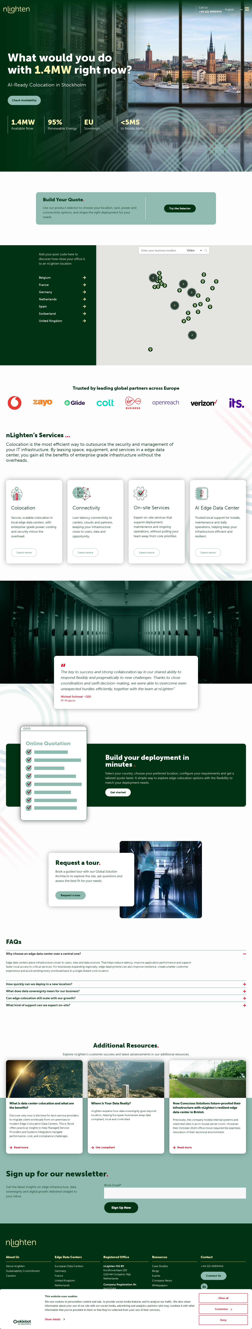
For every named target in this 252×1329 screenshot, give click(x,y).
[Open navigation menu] (247, 9)
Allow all (223, 1298)
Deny (223, 1320)
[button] (234, 9)
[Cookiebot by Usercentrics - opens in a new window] (22, 1322)
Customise (221, 1309)
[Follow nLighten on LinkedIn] (204, 1286)
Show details (53, 1319)
